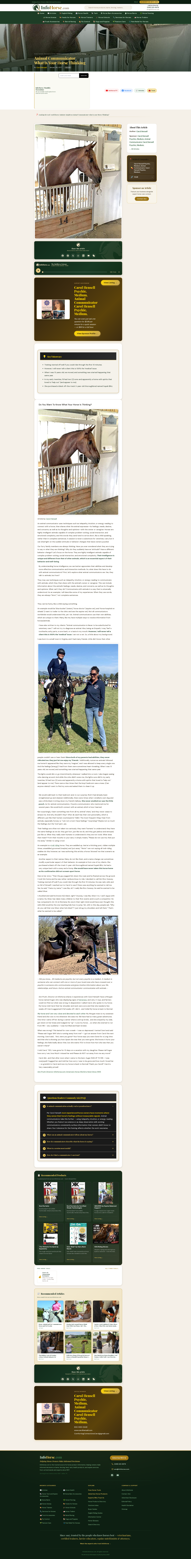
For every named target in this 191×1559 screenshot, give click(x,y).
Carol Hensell (41, 67)
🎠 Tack (95, 13)
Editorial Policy (127, 1502)
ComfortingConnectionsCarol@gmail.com (91, 1433)
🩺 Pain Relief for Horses (138, 22)
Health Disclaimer (128, 1505)
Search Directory (94, 1525)
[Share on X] (73, 256)
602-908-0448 (80, 1427)
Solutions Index (93, 1505)
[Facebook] (112, 1475)
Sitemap (124, 1509)
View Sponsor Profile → (87, 333)
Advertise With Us (119, 1458)
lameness (83, 1000)
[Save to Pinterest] (68, 256)
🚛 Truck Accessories (51, 22)
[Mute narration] (119, 272)
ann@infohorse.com (153, 9)
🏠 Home (40, 13)
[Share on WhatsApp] (78, 256)
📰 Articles (52, 13)
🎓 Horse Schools (103, 17)
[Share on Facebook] (63, 256)
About (136, 2)
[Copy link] (94, 256)
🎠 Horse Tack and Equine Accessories (49, 1495)
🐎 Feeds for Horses (67, 17)
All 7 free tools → (112, 1268)
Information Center (94, 1517)
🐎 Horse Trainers (86, 17)
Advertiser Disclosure (129, 1498)
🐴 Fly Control (84, 22)
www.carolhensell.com (83, 1430)
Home (36, 54)
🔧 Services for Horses (122, 17)
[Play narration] (38, 270)
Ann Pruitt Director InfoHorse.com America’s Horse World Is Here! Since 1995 (69, 1072)
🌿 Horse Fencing (147, 13)
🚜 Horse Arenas (49, 17)
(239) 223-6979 (153, 7)
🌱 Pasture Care (119, 22)
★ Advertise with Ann (149, 2)
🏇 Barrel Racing (69, 22)
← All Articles (134, 149)
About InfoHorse (127, 1490)
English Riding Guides (95, 1513)
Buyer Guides (92, 1509)
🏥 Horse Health (82, 13)
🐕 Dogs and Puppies (101, 22)
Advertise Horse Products (97, 1494)
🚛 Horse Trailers (141, 17)
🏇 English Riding (65, 13)
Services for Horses (50, 54)
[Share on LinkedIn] (83, 256)
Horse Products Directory (97, 1502)
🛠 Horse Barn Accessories (111, 13)
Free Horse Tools (94, 1490)
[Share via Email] (88, 256)
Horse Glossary (93, 1521)
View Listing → (110, 282)
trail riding (55, 845)
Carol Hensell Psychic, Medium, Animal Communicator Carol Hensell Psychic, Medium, (85, 301)
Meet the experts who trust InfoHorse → (95, 1544)
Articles (41, 54)
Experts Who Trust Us (96, 1498)
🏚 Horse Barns (131, 13)
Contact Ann (142, 199)
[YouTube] (117, 1475)
